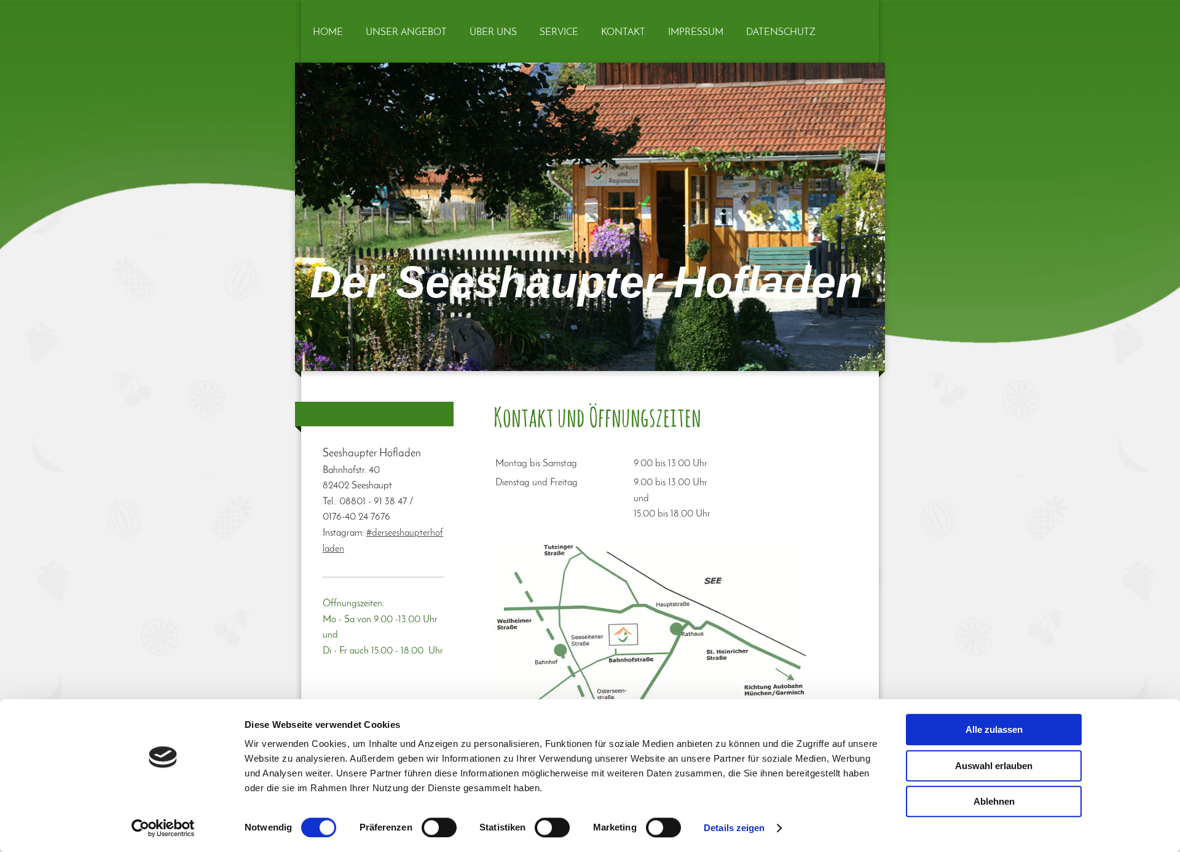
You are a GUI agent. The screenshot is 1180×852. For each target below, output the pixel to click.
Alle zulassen (994, 729)
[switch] (439, 827)
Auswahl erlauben (993, 765)
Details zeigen (734, 828)
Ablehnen (994, 801)
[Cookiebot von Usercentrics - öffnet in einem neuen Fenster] (163, 828)
